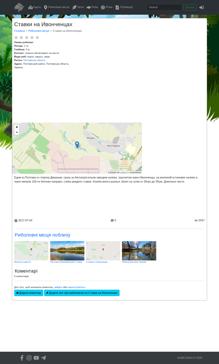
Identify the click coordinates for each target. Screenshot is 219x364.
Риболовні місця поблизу (42, 235)
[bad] (16, 37)
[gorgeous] (37, 37)
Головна (19, 30)
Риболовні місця (58, 7)
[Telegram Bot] (42, 358)
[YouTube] (35, 358)
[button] (77, 144)
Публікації (126, 7)
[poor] (21, 37)
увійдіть (58, 287)
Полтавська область (34, 60)
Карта (37, 7)
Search (190, 7)
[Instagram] (28, 358)
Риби (94, 7)
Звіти (80, 7)
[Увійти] (201, 7)
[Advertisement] (109, 96)
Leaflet (122, 172)
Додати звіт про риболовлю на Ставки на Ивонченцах (82, 292)
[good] (32, 37)
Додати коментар (29, 292)
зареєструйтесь (76, 287)
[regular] (26, 37)
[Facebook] (21, 358)
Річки (108, 7)
